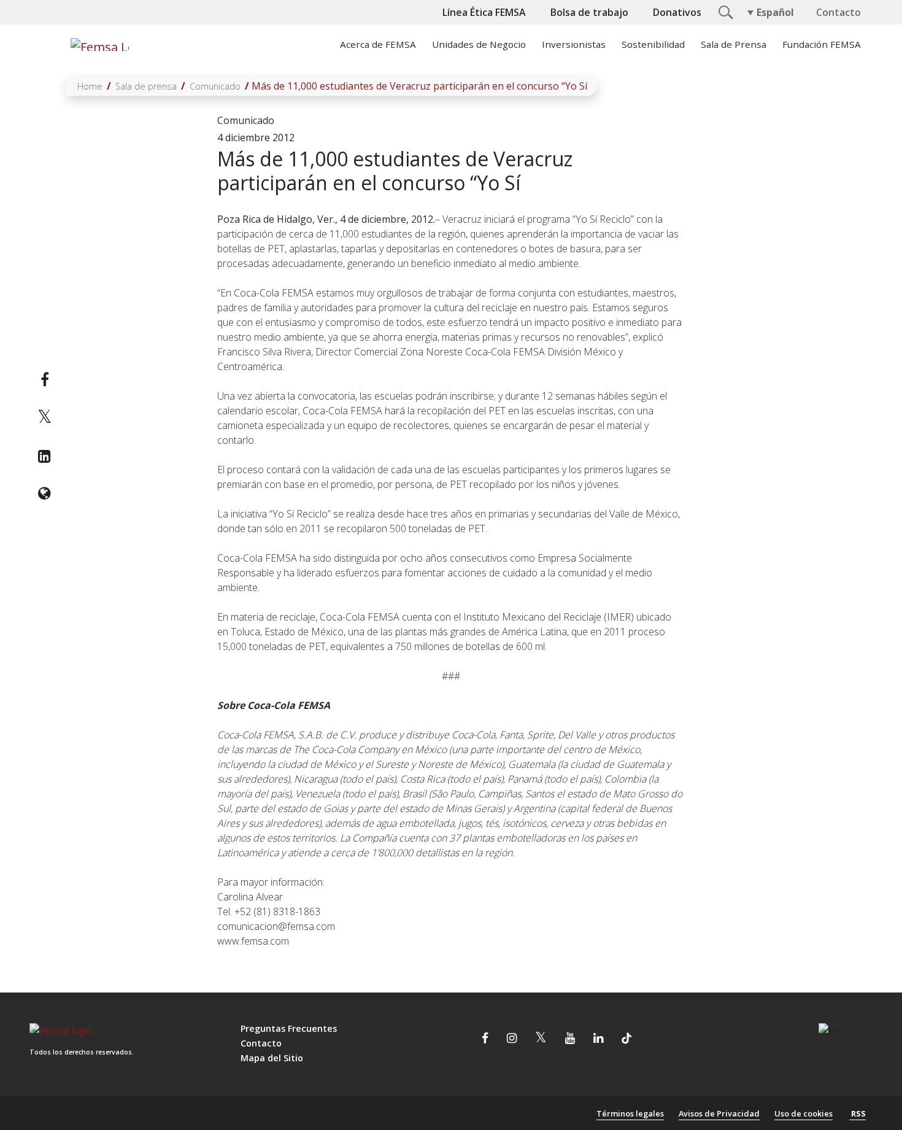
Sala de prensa (146, 86)
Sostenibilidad (653, 44)
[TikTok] (626, 1039)
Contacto (838, 12)
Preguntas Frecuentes (289, 1028)
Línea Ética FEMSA (484, 12)
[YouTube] (570, 1039)
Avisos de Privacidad (719, 1113)
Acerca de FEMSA (378, 44)
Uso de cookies (803, 1113)
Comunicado (215, 86)
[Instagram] (512, 1039)
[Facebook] (44, 379)
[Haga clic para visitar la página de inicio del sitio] (98, 44)
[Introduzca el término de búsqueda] (724, 11)
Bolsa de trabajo (589, 12)
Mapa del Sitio (272, 1058)
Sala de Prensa (733, 44)
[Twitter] (44, 418)
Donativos (677, 12)
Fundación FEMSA (821, 44)
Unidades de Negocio (479, 44)
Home (89, 86)
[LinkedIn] (44, 456)
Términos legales (630, 1113)
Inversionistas (574, 44)
